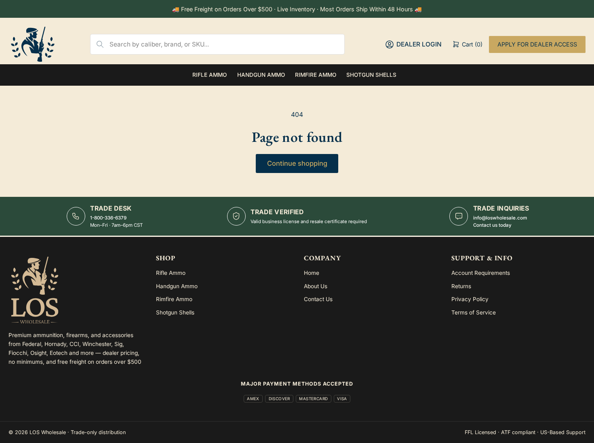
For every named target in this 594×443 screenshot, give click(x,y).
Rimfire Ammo (315, 75)
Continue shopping (297, 163)
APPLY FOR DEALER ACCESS (537, 44)
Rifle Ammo (209, 75)
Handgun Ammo (261, 75)
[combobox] (227, 44)
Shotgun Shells (371, 75)
